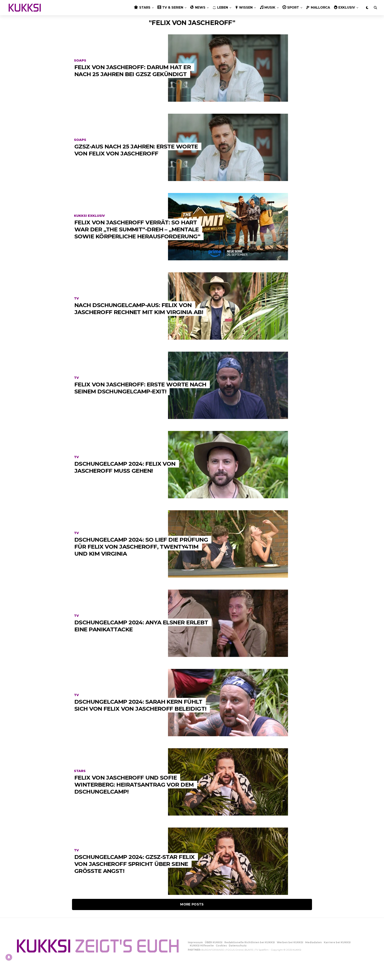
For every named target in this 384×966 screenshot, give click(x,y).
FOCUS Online (234, 949)
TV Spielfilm (262, 949)
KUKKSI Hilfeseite (202, 945)
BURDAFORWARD (212, 949)
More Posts (192, 904)
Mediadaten (313, 942)
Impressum (195, 942)
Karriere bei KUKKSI (337, 942)
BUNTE (249, 949)
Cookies (221, 945)
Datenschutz (238, 945)
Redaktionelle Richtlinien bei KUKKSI (249, 942)
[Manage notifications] (9, 957)
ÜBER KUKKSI (213, 942)
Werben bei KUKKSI (290, 942)
